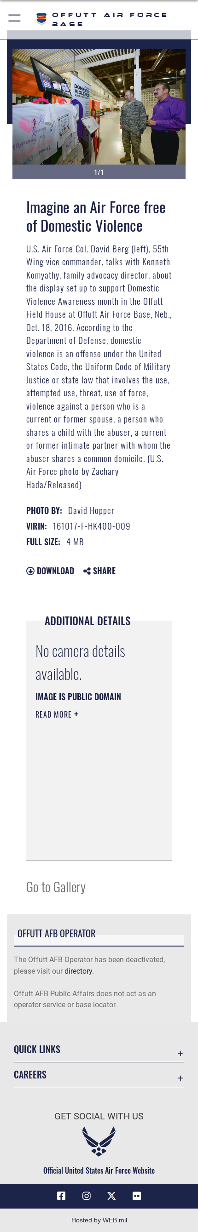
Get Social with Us (99, 1116)
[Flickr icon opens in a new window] (137, 1196)
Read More (54, 714)
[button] (15, 19)
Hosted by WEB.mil (99, 1220)
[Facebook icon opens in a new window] (61, 1196)
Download (54, 570)
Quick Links (37, 1049)
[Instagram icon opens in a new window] (86, 1196)
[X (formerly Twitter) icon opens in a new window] (111, 1196)
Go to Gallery (56, 886)
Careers (30, 1074)
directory (78, 971)
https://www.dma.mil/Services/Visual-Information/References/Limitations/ (91, 843)
